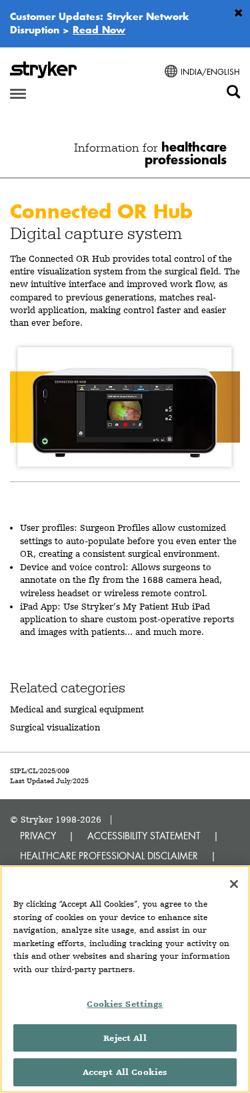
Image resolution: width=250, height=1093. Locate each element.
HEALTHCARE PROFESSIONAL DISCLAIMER (109, 855)
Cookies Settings (125, 1004)
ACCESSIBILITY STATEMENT (144, 835)
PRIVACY (38, 835)
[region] (125, 979)
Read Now (99, 29)
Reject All (124, 1038)
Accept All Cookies (125, 1072)
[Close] (234, 884)
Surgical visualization (55, 727)
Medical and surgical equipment (77, 709)
